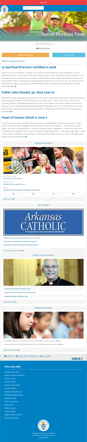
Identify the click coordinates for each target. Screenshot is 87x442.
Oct (53, 194)
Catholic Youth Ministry (12, 385)
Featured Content (25, 55)
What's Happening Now (13, 61)
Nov (73, 194)
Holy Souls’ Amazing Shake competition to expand (20, 241)
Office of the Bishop (11, 401)
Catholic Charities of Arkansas (14, 375)
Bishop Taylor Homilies (43, 255)
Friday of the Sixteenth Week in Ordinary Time (20, 292)
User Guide (46, 356)
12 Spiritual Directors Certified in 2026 (29, 67)
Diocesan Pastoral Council (13, 392)
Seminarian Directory (11, 418)
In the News (43, 205)
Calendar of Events (43, 143)
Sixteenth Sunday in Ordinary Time (16, 296)
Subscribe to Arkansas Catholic (12, 251)
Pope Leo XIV (9, 405)
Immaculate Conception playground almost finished (20, 245)
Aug (13, 194)
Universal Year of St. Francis (12, 178)
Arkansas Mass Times (11, 372)
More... (58, 341)
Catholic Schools (10, 382)
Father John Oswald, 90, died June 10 (28, 92)
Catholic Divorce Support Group (14, 184)
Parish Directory (9, 408)
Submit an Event (8, 199)
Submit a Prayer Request (10, 350)
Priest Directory (9, 411)
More (13, 86)
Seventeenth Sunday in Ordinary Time (17, 289)
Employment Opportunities (13, 395)
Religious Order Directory (13, 415)
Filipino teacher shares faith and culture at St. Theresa (21, 238)
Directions (35, 356)
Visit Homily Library (9, 302)
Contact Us (10, 356)
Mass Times (69, 55)
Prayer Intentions (43, 308)
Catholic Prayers (9, 379)
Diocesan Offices (10, 388)
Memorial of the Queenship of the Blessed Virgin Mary (21, 190)
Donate (43, 2)
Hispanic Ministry (10, 398)
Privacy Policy (23, 356)
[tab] (43, 48)
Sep (33, 194)
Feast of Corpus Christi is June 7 (24, 117)
